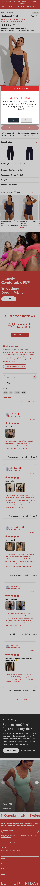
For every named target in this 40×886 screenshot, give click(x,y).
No (26, 120)
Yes (13, 120)
